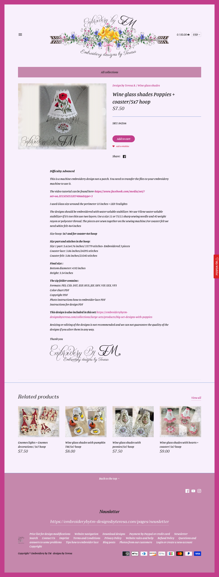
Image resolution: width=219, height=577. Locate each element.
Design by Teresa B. (124, 85)
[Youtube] (193, 490)
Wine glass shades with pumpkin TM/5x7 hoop (85, 444)
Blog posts (109, 542)
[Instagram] (199, 490)
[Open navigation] (20, 34)
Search (33, 538)
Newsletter (181, 534)
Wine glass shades (149, 85)
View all (196, 397)
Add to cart (123, 139)
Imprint (64, 538)
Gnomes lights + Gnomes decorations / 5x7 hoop (33, 444)
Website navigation (86, 534)
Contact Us (48, 538)
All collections (109, 72)
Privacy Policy (113, 538)
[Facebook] (187, 490)
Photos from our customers (135, 542)
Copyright (35, 546)
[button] (120, 146)
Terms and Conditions (86, 538)
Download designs (113, 534)
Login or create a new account (174, 542)
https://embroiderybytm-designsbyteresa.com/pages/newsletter (109, 521)
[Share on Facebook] (124, 156)
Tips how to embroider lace (82, 542)
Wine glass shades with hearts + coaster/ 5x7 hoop (179, 444)
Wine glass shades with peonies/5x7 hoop (126, 444)
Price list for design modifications (49, 534)
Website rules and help (139, 538)
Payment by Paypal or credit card (149, 534)
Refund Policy (166, 538)
